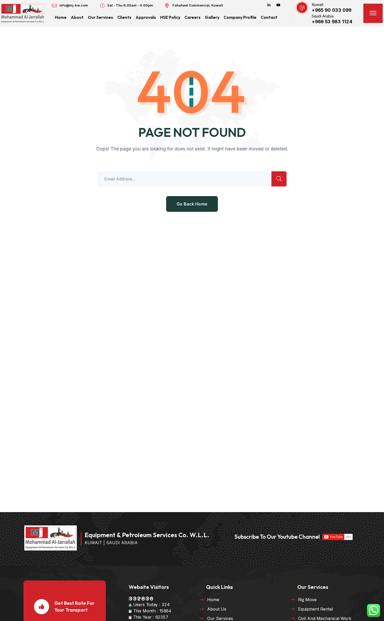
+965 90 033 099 (331, 10)
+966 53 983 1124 (332, 21)
